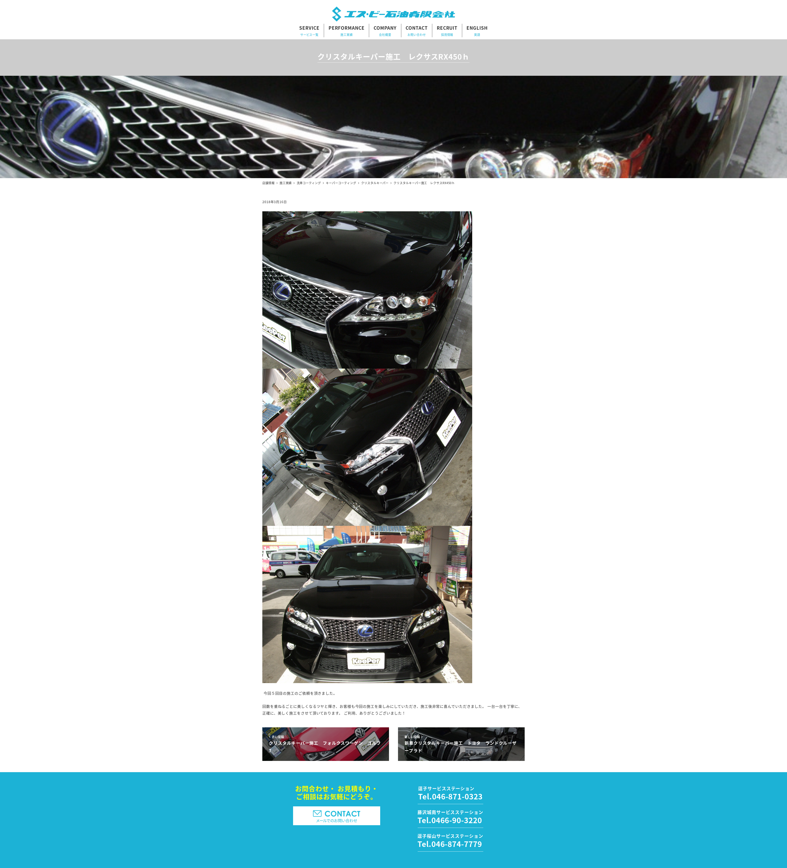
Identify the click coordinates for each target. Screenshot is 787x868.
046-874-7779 (456, 843)
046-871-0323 (457, 796)
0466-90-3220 (456, 820)
